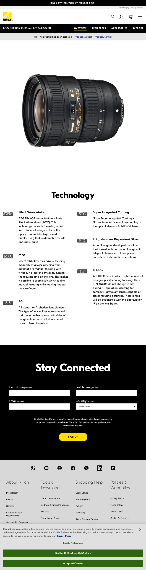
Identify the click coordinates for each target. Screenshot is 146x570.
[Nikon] (8, 16)
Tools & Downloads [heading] (51, 485)
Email (16, 401)
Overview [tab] (80, 28)
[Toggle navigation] (140, 16)
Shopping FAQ (83, 499)
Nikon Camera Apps (50, 498)
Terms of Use (116, 511)
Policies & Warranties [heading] (120, 485)
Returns (79, 506)
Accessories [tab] (119, 28)
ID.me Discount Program (87, 519)
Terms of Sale (116, 505)
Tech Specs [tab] (99, 28)
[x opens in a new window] (86, 468)
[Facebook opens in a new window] (73, 468)
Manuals (45, 511)
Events (9, 499)
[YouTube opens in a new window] (46, 468)
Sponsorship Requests (17, 522)
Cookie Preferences (119, 518)
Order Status (82, 493)
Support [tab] (138, 28)
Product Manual (103, 36)
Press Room (12, 493)
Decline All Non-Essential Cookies (72, 553)
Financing (80, 512)
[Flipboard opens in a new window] (113, 468)
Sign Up (77, 436)
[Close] (140, 529)
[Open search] (112, 16)
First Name (20, 387)
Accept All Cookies (73, 563)
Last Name (87, 387)
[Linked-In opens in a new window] (99, 468)
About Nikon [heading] (17, 482)
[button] (11, 3)
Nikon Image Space (50, 518)
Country (85, 401)
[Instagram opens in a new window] (59, 468)
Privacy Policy (117, 498)
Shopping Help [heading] (89, 482)
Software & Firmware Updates (55, 505)
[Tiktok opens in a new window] (33, 468)
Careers (10, 506)
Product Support (83, 36)
